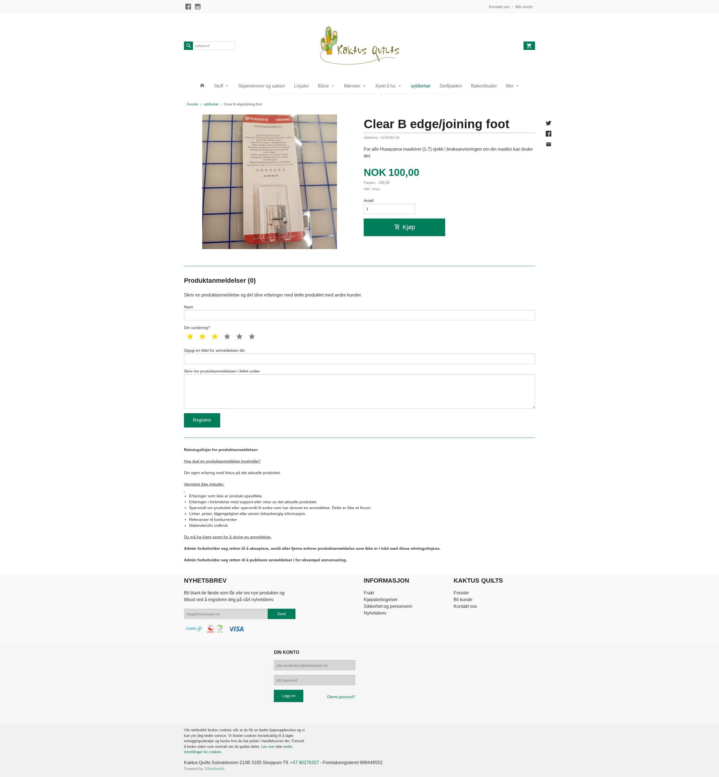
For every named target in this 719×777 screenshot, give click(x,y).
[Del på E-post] (548, 144)
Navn (188, 307)
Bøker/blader (484, 86)
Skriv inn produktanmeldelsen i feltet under (222, 371)
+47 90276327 (304, 762)
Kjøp (408, 227)
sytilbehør (421, 86)
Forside (192, 104)
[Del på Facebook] (548, 134)
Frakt (369, 592)
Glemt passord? (341, 697)
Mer (509, 86)
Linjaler (301, 86)
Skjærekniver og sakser (261, 86)
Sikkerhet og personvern (388, 606)
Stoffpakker (451, 86)
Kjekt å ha (385, 86)
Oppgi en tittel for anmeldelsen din (214, 350)
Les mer (268, 746)
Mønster (352, 86)
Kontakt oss (465, 606)
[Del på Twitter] (548, 123)
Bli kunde (463, 599)
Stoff (218, 86)
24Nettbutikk (214, 769)
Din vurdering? (197, 327)
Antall (369, 200)
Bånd (323, 86)
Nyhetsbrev (375, 613)
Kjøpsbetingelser (381, 599)
